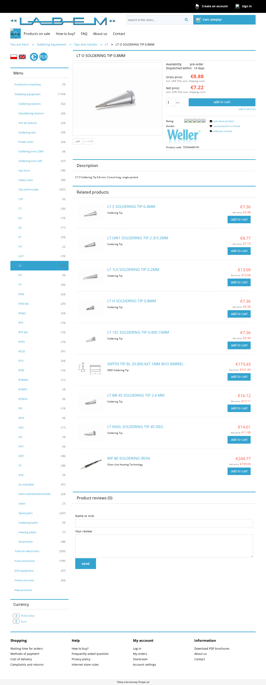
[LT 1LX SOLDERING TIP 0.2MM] (90, 276)
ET (19, 237)
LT (19, 266)
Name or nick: (85, 516)
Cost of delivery (21, 659)
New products (23, 590)
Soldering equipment (28, 94)
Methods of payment (24, 654)
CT (20, 208)
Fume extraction (25, 561)
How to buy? (80, 648)
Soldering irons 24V (30, 161)
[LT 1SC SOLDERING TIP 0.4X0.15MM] (90, 339)
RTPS (21, 342)
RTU (20, 361)
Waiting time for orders (26, 648)
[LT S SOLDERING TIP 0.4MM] (90, 213)
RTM (21, 294)
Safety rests (25, 180)
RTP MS (23, 332)
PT (20, 284)
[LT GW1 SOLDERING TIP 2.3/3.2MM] (90, 244)
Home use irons (24, 580)
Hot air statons (27, 123)
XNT (21, 456)
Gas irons (24, 170)
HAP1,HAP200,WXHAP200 (34, 494)
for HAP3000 (26, 484)
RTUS (21, 351)
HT (20, 246)
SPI (20, 408)
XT (20, 465)
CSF (20, 199)
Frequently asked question (90, 654)
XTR (20, 475)
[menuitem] (37, 33)
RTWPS (22, 389)
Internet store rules (85, 664)
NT (20, 275)
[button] (221, 121)
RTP (20, 323)
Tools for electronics (27, 551)
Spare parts (25, 513)
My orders (140, 654)
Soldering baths (28, 523)
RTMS (22, 313)
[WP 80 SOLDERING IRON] (90, 464)
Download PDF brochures (211, 648)
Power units (25, 142)
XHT (21, 446)
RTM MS (23, 304)
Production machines (28, 84)
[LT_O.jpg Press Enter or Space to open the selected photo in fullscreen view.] (117, 99)
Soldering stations (29, 104)
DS (20, 228)
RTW (21, 370)
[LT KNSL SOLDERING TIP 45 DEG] (90, 433)
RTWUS (22, 399)
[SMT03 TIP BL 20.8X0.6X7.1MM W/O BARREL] (90, 369)
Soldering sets (27, 132)
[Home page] (63, 19)
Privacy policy (81, 659)
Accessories (25, 541)
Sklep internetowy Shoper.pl (133, 682)
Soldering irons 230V (31, 151)
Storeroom (140, 659)
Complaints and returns (27, 664)
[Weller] (183, 136)
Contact (199, 659)
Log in (137, 648)
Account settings (144, 664)
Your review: (83, 531)
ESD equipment (24, 571)
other (21, 503)
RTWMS (23, 380)
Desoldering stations (31, 113)
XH (20, 437)
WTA (21, 418)
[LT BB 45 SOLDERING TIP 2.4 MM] (90, 401)
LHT (20, 256)
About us (200, 654)
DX (20, 218)
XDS (20, 427)
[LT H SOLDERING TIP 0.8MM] (90, 307)
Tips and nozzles (28, 189)
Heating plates (27, 532)
